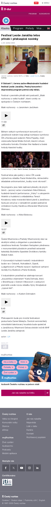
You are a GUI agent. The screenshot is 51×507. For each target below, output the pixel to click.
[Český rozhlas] (9, 3)
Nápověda (31, 422)
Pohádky (7, 367)
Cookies (5, 500)
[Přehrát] (6, 116)
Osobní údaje (16, 500)
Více (40, 28)
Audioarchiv (44, 14)
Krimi (23, 362)
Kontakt (30, 433)
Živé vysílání (9, 372)
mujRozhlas (6, 355)
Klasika (5, 28)
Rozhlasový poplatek (36, 437)
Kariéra (29, 430)
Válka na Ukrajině (10, 419)
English (42, 500)
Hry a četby (9, 362)
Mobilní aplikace (9, 453)
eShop (5, 430)
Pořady (30, 28)
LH (9, 336)
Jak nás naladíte (33, 419)
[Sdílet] (3, 125)
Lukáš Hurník (34, 76)
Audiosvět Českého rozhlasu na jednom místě (20, 384)
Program (33, 14)
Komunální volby (9, 422)
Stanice (5, 426)
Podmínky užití (31, 500)
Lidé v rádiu (31, 426)
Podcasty (6, 450)
